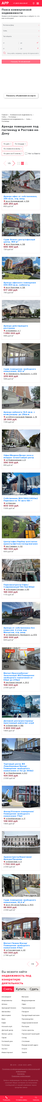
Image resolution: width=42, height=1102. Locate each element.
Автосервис (6, 1015)
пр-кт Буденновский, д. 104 (17, 201)
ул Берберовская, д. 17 (15, 818)
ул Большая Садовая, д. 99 (17, 589)
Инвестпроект (7, 1052)
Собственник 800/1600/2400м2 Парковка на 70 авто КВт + (21, 499)
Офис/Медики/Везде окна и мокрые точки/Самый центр (19, 456)
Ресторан (25, 1026)
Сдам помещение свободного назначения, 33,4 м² (20, 901)
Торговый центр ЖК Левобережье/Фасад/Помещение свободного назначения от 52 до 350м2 (18, 767)
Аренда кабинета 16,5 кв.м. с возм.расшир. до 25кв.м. (19, 413)
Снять (5, 31)
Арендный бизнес (9, 1008)
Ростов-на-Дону (8, 25)
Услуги (24, 1049)
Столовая (26, 1041)
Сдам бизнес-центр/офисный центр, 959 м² (19, 240)
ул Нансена (10, 503)
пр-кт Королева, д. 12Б (15, 244)
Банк (3, 1019)
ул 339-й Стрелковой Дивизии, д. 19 (21, 417)
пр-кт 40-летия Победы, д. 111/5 (19, 905)
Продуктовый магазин (31, 1015)
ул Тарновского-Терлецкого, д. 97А (21, 374)
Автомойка (6, 1012)
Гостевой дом (7, 1041)
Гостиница (6, 1045)
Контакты (21, 1074)
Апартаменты (7, 1000)
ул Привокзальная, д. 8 (15, 460)
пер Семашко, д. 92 (14, 546)
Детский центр (7, 1030)
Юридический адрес (30, 1045)
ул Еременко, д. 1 (12, 331)
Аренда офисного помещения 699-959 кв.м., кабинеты (20, 283)
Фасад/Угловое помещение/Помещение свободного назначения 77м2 (19, 813)
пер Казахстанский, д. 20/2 (17, 682)
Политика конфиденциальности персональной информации (21, 1070)
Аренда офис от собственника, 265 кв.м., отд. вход (20, 197)
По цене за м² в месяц (12, 154)
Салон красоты (28, 1030)
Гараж (4, 1038)
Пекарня (25, 1012)
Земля (24, 1052)
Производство (27, 1019)
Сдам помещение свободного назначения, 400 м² (20, 370)
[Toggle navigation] (37, 3)
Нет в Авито (34, 153)
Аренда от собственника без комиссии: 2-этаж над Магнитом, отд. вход (19, 630)
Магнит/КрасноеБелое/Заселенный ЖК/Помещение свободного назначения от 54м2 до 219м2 (19, 676)
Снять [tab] (8, 989)
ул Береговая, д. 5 (13, 862)
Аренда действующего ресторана (16, 327)
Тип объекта (7, 36)
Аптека (4, 1004)
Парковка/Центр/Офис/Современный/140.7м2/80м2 (19, 586)
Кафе (4, 1023)
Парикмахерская (28, 1008)
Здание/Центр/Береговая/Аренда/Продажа (18, 858)
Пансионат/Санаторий (30, 1034)
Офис (24, 1004)
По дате (7, 144)
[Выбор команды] (26, 163)
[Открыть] (21, 182)
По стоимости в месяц (12, 149)
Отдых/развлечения (30, 1023)
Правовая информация (21, 1076)
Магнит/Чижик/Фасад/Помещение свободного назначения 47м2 (17, 945)
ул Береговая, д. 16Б (14, 725)
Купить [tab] (21, 989)
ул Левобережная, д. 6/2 (16, 773)
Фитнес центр (7, 1034)
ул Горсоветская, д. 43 (15, 950)
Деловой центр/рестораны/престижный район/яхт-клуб (19, 722)
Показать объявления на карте (21, 96)
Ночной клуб (7, 1026)
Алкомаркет (6, 997)
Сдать (34, 989)
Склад (24, 1038)
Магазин (25, 997)
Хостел (4, 1049)
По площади (19, 144)
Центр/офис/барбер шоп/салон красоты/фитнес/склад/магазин (21, 542)
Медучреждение (28, 1000)
